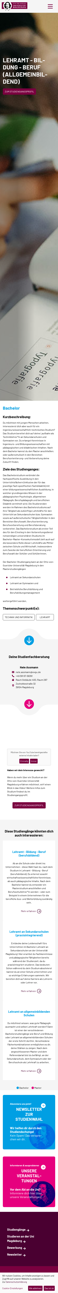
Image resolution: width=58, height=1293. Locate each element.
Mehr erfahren (28, 911)
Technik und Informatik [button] (19, 617)
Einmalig (24, 761)
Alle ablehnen (35, 1288)
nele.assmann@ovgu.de (28, 672)
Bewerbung (14, 1247)
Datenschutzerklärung (16, 1282)
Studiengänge (16, 1229)
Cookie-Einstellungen (12, 1288)
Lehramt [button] (45, 617)
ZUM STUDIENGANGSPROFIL (29, 805)
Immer (34, 761)
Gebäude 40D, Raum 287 (34, 679)
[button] (51, 6)
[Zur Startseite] (16, 6)
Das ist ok (49, 1288)
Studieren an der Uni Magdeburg (20, 1239)
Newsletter (14, 1254)
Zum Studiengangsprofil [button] (19, 91)
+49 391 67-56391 (24, 675)
